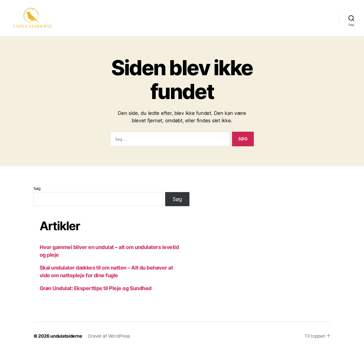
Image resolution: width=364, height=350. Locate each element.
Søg (37, 188)
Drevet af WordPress (109, 336)
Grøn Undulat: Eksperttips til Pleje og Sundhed (96, 288)
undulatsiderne (66, 336)
